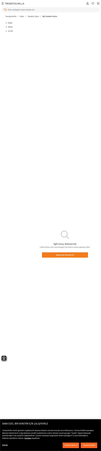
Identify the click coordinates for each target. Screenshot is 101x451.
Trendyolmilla (10, 16)
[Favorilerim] (93, 3)
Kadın (10, 23)
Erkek (10, 27)
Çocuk (10, 31)
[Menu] (3, 3)
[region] (50, 435)
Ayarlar (5, 445)
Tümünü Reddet (89, 445)
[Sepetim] (98, 3)
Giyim (22, 16)
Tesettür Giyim (33, 16)
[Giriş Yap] (87, 3)
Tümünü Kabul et (70, 445)
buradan (27, 438)
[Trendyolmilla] (14, 3)
